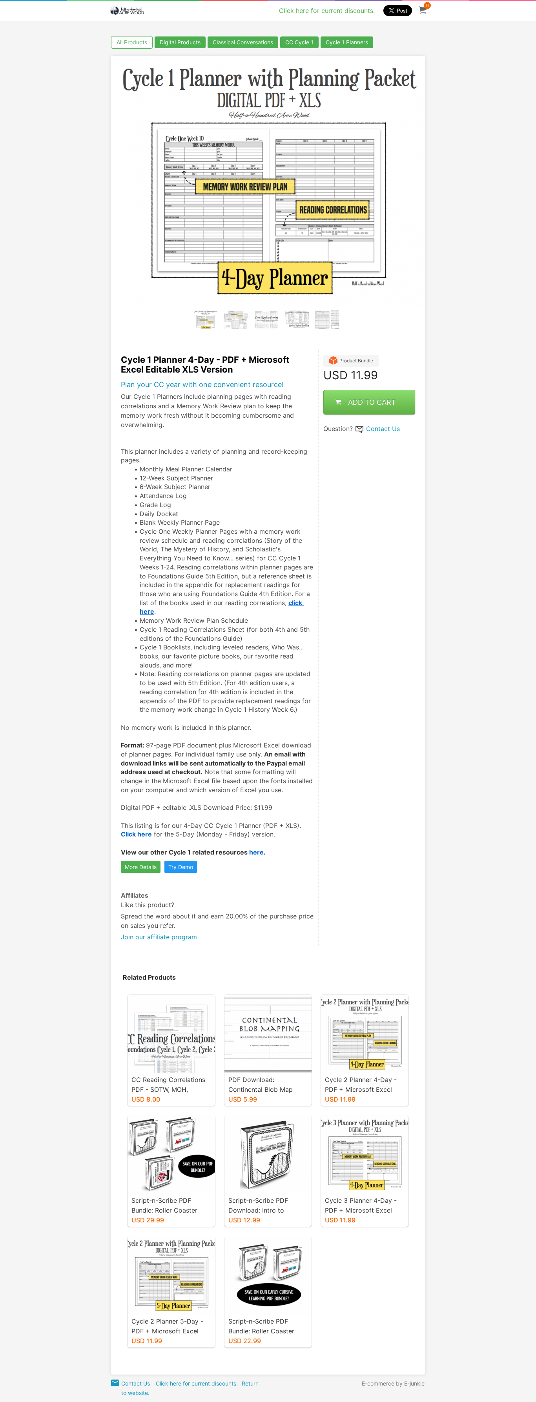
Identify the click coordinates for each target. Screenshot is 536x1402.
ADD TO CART (372, 402)
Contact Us (383, 429)
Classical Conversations (243, 42)
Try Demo (180, 867)
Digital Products (180, 42)
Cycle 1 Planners (347, 42)
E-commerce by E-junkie (393, 1383)
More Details (141, 867)
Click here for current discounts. (327, 11)
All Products (132, 42)
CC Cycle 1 (299, 42)
